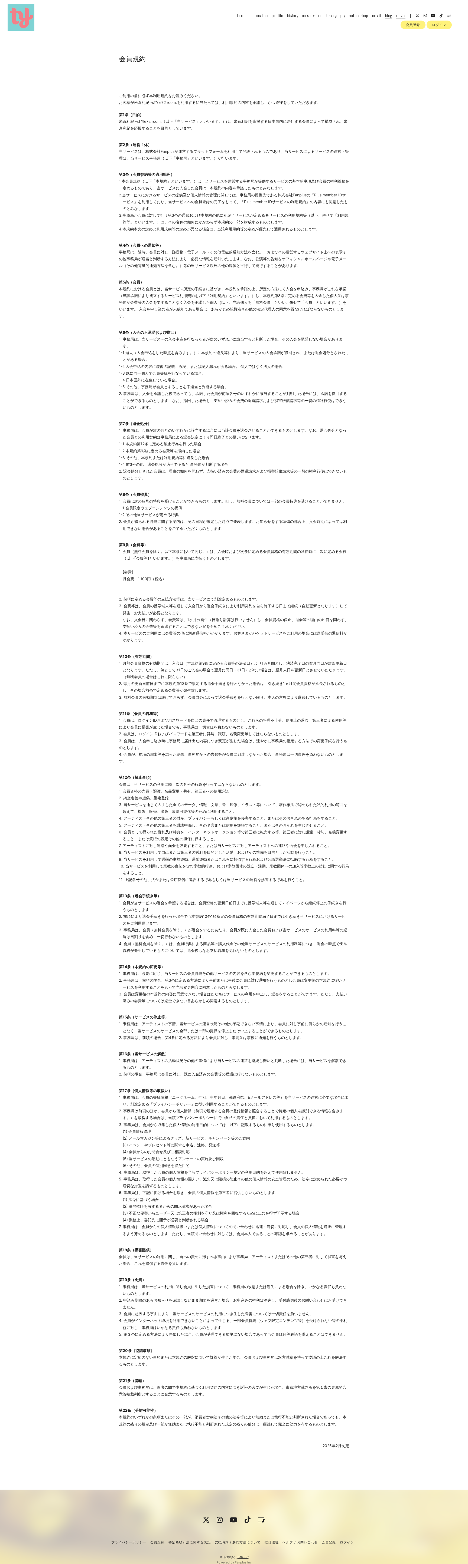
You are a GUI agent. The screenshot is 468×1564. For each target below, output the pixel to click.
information (259, 15)
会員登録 (413, 25)
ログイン (439, 25)
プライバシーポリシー (172, 1104)
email (376, 15)
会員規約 (157, 1542)
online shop (358, 15)
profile (277, 15)
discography (335, 15)
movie (400, 15)
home (241, 15)
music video (312, 15)
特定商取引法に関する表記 (189, 1542)
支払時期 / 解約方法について (238, 1542)
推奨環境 (272, 1542)
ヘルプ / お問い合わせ (300, 1542)
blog (388, 15)
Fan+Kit (243, 1557)
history (292, 15)
